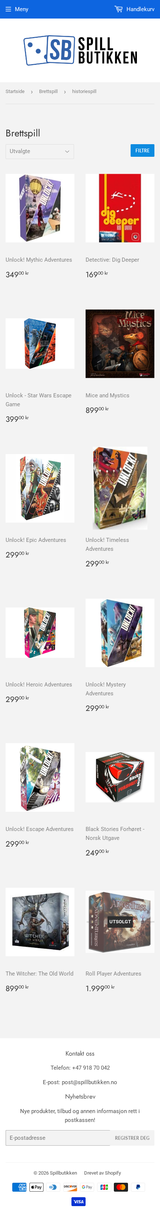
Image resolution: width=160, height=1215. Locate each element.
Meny (21, 9)
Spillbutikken (63, 1173)
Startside (15, 91)
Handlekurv (139, 9)
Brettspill (48, 91)
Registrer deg (132, 1138)
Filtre (142, 150)
